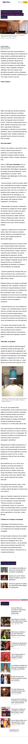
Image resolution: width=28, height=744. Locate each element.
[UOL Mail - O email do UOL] (19, 2)
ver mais (13, 730)
